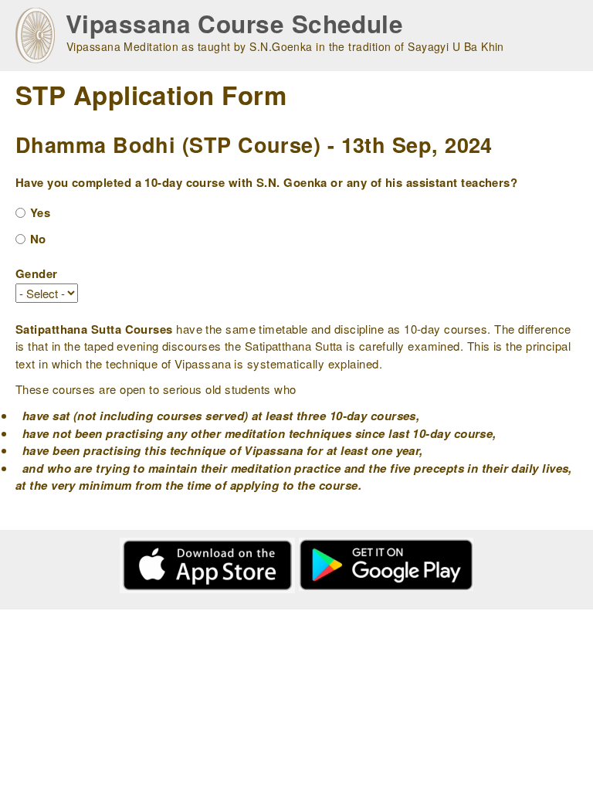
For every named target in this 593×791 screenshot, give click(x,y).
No (38, 238)
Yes (40, 212)
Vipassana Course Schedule (234, 23)
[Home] (35, 35)
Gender (36, 273)
